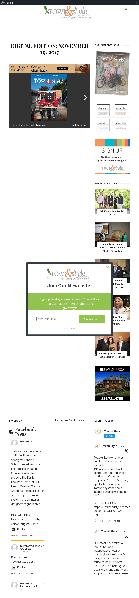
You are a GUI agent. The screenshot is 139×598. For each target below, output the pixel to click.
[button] (69, 285)
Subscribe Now (92, 318)
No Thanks (69, 328)
